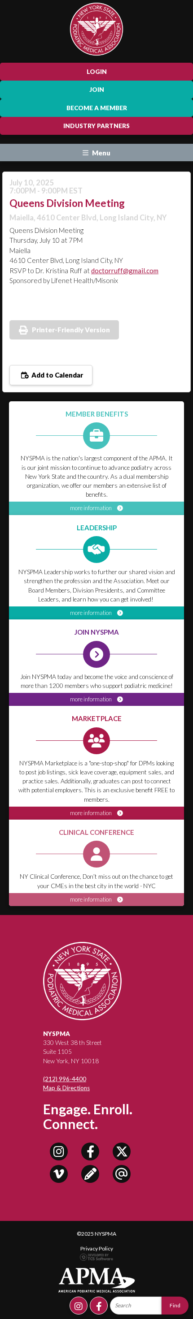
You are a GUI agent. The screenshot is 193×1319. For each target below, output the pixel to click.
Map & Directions (66, 1087)
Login (97, 71)
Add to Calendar (56, 375)
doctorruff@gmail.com (124, 270)
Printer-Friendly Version (71, 330)
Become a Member (96, 108)
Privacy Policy (96, 1248)
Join (96, 89)
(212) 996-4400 (64, 1079)
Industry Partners (96, 125)
